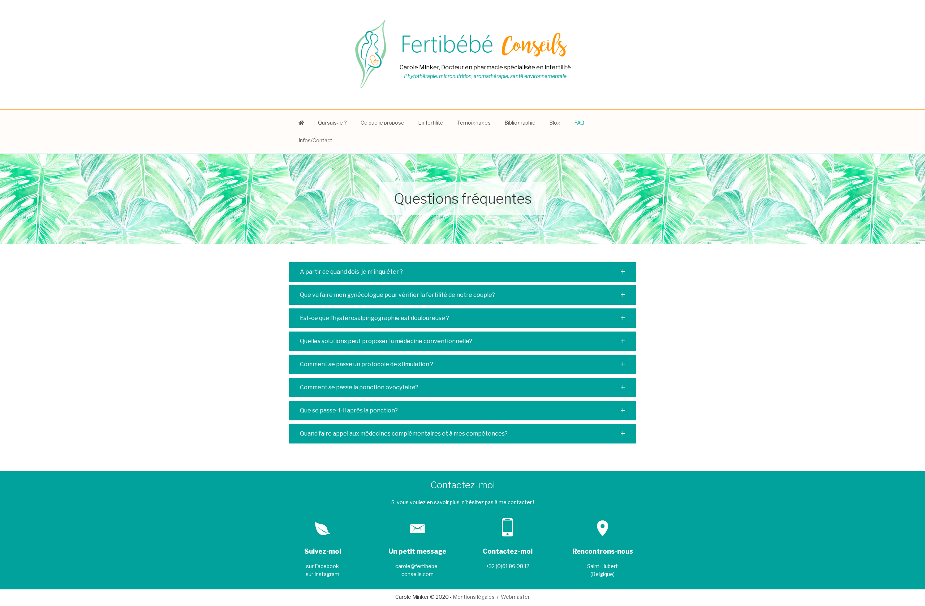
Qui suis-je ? (332, 123)
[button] (462, 272)
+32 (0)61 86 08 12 (507, 566)
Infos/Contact (315, 140)
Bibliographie (519, 123)
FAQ (579, 123)
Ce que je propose (382, 123)
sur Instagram (322, 574)
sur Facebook (322, 566)
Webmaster (515, 597)
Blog (554, 123)
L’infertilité (430, 123)
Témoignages (474, 123)
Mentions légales (474, 597)
